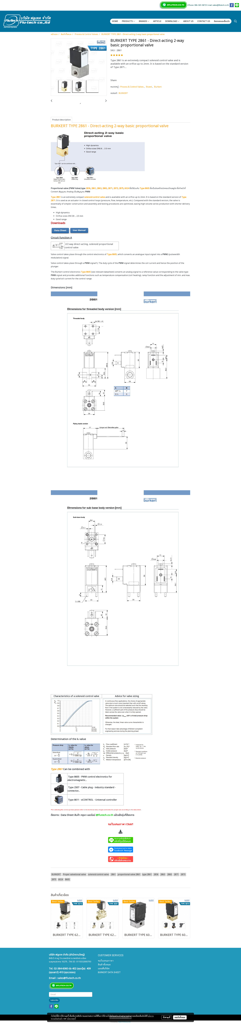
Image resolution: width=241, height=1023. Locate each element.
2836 (88, 188)
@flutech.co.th (104, 815)
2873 (115, 188)
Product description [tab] (61, 119)
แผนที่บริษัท (103, 968)
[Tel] (120, 858)
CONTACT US (203, 21)
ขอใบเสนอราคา (106, 960)
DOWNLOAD (171, 21)
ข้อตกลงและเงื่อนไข (222, 21)
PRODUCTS (127, 21)
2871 (110, 188)
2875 (121, 188)
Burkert (158, 86)
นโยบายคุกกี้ (71, 1018)
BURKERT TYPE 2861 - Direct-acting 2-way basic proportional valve (109, 126)
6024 (127, 188)
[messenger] (120, 849)
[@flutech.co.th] (120, 839)
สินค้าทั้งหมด (104, 964)
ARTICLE (157, 21)
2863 (99, 188)
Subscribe (54, 1000)
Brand (149, 86)
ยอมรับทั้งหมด (180, 1017)
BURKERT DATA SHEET (109, 972)
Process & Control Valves (132, 86)
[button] (235, 21)
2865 (104, 188)
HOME (115, 21)
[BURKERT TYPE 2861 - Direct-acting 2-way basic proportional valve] (79, 67)
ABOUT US (188, 21)
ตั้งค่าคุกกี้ (166, 1017)
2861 (93, 188)
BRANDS (143, 21)
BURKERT (123, 93)
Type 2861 (57, 769)
